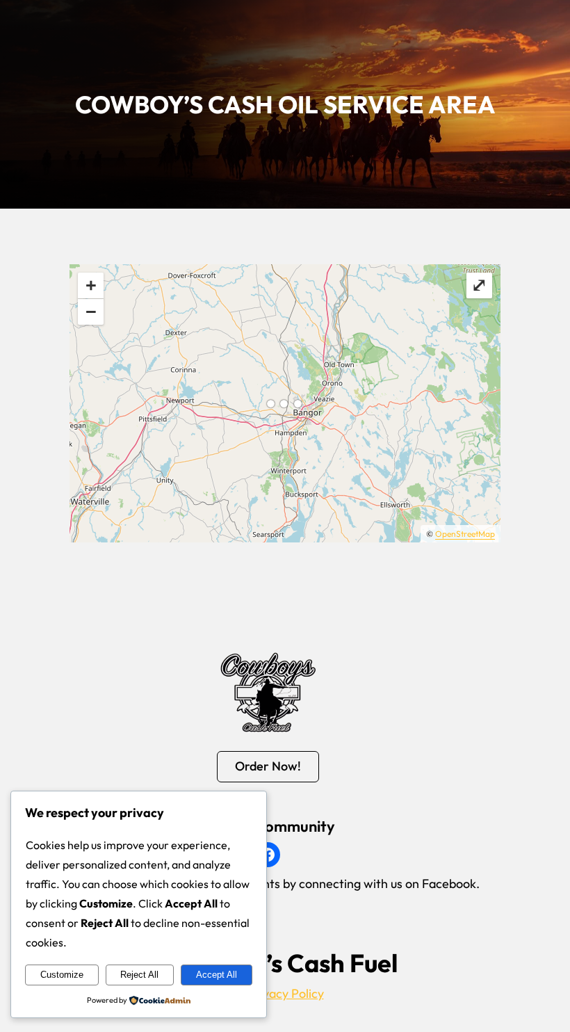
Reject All (139, 974)
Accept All (216, 974)
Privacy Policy (285, 993)
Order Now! (268, 766)
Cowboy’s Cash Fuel (285, 962)
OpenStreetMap (465, 534)
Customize (61, 974)
